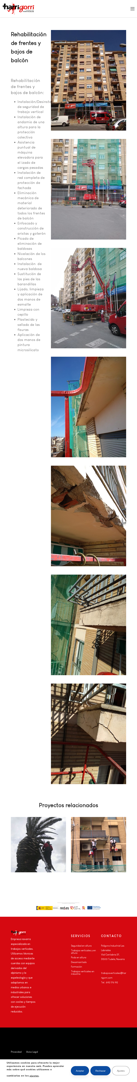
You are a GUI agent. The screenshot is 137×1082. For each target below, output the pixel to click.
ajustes (34, 1075)
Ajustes (121, 1070)
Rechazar (100, 1070)
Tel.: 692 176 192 (109, 982)
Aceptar (80, 1070)
